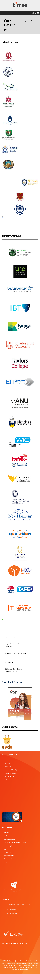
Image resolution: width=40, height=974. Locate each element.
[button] (34, 13)
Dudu (5, 849)
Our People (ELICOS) (10, 770)
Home (5, 760)
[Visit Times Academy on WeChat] (13, 951)
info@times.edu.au (11, 913)
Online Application (9, 859)
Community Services (10, 846)
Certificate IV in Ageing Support (15, 653)
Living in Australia (9, 776)
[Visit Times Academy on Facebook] (3, 951)
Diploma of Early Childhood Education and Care (14, 670)
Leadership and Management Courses (15, 842)
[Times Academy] (20, 5)
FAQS (5, 780)
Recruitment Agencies (10, 773)
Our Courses (10, 637)
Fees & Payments (9, 855)
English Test (7, 852)
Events (6, 862)
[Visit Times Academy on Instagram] (9, 951)
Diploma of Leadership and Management (13, 661)
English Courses (9, 836)
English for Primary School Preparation (14, 645)
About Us (7, 763)
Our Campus (7, 766)
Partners (6, 832)
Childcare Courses (9, 839)
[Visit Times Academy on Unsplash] (6, 951)
